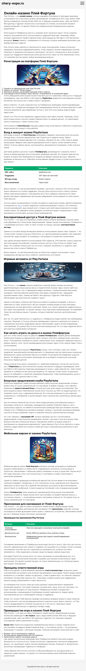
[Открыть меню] (82, 3)
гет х (20, 205)
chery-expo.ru (13, 3)
